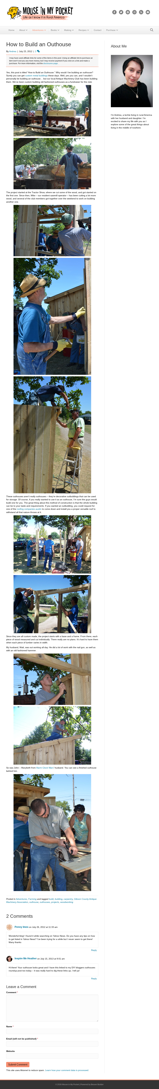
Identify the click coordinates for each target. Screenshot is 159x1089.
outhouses (45, 902)
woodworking (66, 902)
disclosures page (50, 63)
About (22, 30)
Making (67, 30)
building (58, 899)
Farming (32, 899)
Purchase (111, 30)
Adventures (37, 30)
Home (11, 30)
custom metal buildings (36, 75)
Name (10, 1026)
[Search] (151, 30)
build (51, 899)
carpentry (68, 899)
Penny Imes (21, 927)
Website (10, 1051)
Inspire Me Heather (26, 958)
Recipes (82, 30)
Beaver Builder (97, 1084)
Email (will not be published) (22, 1038)
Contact (97, 30)
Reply (94, 950)
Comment (12, 992)
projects (55, 902)
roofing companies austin (28, 509)
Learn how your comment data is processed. (67, 1070)
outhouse (34, 902)
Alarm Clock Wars (45, 767)
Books (54, 30)
